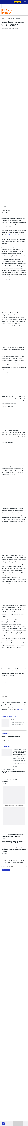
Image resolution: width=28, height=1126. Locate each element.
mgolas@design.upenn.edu (9, 682)
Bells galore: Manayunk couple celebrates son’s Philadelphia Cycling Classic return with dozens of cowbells (14, 849)
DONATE (17, 2)
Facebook (8, 695)
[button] (3, 1123)
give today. (20, 709)
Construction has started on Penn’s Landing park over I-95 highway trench (19, 752)
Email (13, 695)
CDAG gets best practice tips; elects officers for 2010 (13, 772)
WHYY (5, 2)
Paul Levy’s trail (13, 235)
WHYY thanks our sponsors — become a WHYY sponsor (14, 805)
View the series (6, 740)
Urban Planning (6, 6)
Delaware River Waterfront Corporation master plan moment (14, 780)
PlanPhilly (13, 720)
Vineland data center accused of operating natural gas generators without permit (13, 842)
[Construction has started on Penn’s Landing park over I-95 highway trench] (7, 754)
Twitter (10, 695)
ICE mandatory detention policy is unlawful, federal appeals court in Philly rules (13, 835)
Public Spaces (14, 6)
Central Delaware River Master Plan (11, 18)
